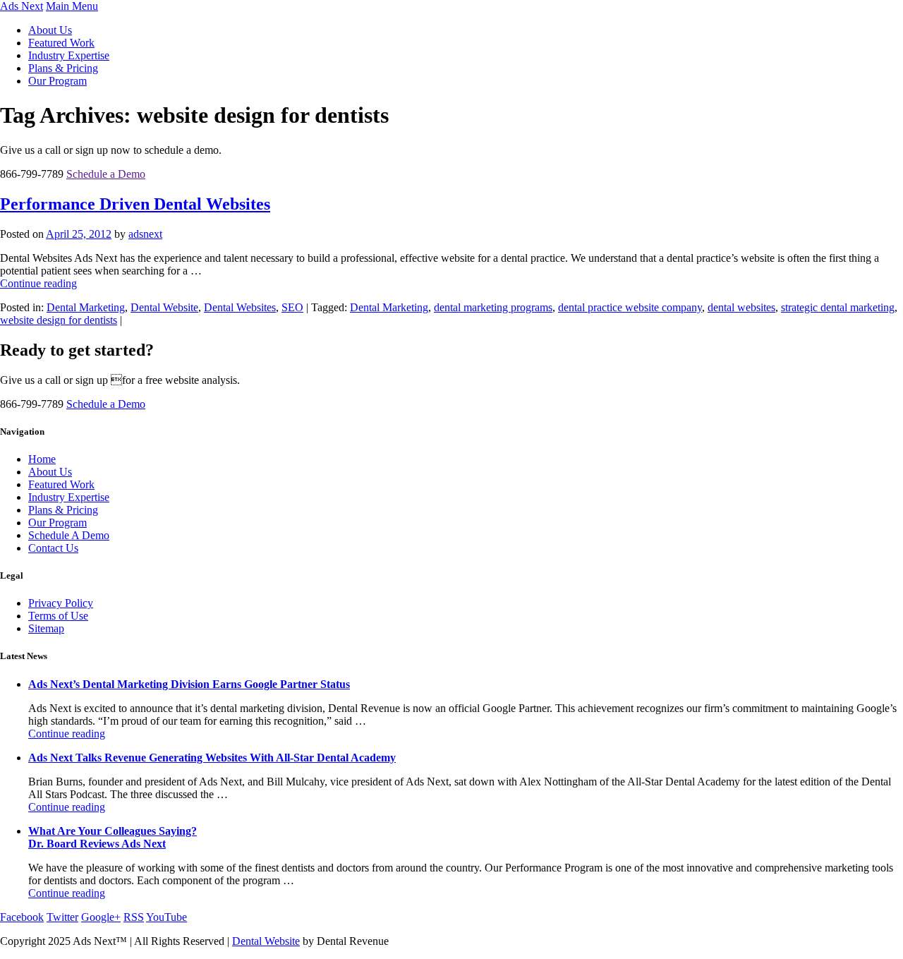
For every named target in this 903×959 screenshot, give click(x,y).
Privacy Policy (60, 603)
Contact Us (53, 548)
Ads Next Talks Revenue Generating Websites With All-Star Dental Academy (212, 758)
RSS (133, 917)
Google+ (101, 917)
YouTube (166, 917)
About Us (50, 30)
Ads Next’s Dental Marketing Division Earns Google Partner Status (189, 684)
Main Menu (72, 6)
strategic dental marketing (838, 307)
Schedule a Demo (105, 174)
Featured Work (61, 43)
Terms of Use (58, 616)
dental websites (741, 307)
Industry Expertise (68, 55)
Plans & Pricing (63, 68)
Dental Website (164, 307)
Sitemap (46, 628)
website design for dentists (58, 320)
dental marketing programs (493, 307)
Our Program (57, 81)
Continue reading (38, 283)
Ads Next (21, 6)
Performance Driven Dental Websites (135, 204)
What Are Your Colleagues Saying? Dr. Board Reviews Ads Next (112, 837)
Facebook (22, 917)
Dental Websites (240, 307)
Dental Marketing (86, 307)
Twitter (62, 917)
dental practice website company (630, 307)
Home (42, 459)
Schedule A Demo (68, 535)
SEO (292, 307)
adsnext (145, 234)
